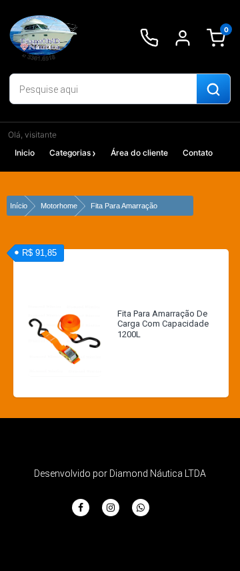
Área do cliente (139, 153)
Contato (198, 153)
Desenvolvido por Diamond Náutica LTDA (120, 473)
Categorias (70, 153)
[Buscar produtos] (213, 89)
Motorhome (59, 206)
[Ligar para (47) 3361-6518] (149, 38)
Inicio (25, 153)
